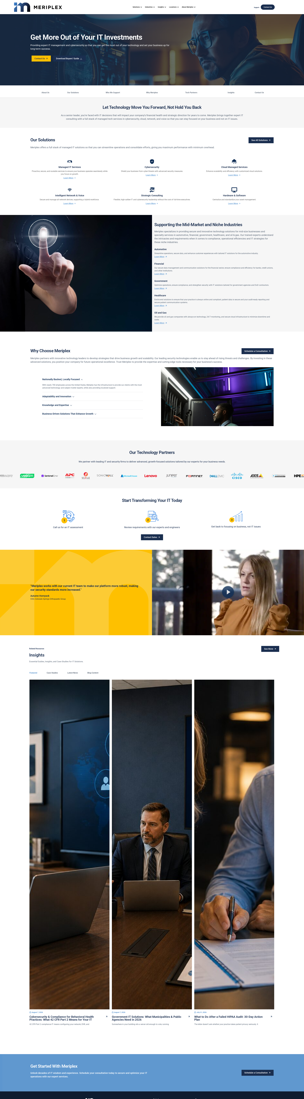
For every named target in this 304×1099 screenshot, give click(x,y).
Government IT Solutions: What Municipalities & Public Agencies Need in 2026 (146, 1018)
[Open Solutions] (141, 7)
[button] (228, 592)
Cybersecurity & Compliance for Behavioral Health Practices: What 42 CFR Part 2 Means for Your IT (61, 1018)
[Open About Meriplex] (195, 7)
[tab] (33, 673)
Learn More (68, 178)
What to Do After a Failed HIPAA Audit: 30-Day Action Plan (228, 1018)
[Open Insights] (165, 7)
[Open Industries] (154, 7)
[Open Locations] (178, 7)
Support (256, 7)
